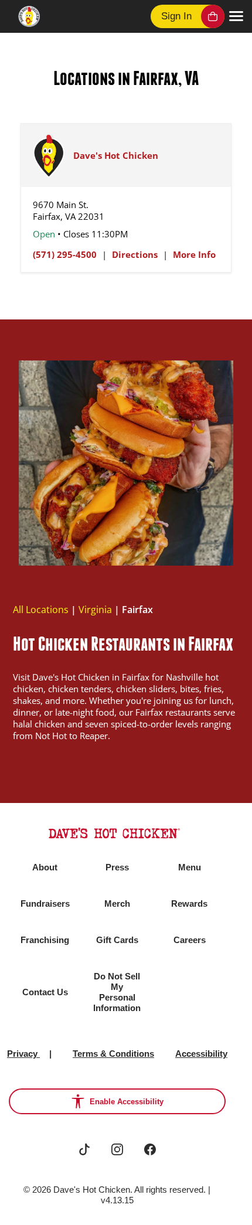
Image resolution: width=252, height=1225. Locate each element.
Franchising (45, 940)
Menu (189, 867)
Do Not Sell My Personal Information (117, 992)
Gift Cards (117, 940)
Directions (135, 254)
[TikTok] (84, 1149)
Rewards (189, 903)
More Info (194, 254)
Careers (189, 940)
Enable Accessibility (127, 1101)
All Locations (41, 609)
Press (117, 867)
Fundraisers (45, 903)
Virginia (95, 609)
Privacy (23, 1054)
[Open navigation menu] (236, 16)
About (44, 867)
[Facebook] (150, 1149)
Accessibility (201, 1054)
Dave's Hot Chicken (115, 155)
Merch (117, 903)
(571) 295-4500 (65, 254)
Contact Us (45, 992)
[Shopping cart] (212, 16)
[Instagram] (117, 1149)
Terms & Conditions (113, 1054)
